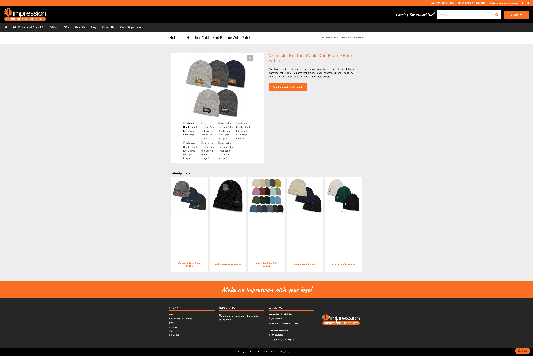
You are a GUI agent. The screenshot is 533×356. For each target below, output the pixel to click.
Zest (294, 352)
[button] (250, 58)
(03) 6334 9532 (277, 318)
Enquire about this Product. (288, 87)
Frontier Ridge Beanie (343, 264)
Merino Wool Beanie (305, 264)
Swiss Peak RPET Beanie (228, 264)
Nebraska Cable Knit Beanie (266, 264)
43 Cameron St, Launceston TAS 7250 (284, 323)
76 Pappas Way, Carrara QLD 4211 (283, 339)
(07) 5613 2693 (277, 335)
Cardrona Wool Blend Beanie (189, 264)
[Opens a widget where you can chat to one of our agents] (522, 351)
